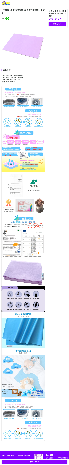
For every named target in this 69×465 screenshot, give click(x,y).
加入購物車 (58, 24)
